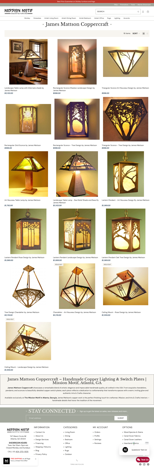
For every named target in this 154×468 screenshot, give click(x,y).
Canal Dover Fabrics (131, 436)
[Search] (138, 11)
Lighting (67, 447)
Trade (133, 5)
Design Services (41, 439)
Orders (96, 432)
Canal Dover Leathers (132, 439)
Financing (39, 443)
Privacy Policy (40, 454)
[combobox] (118, 11)
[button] (136, 33)
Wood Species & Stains (132, 432)
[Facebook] (140, 464)
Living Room (69, 432)
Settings (97, 439)
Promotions (124, 5)
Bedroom (67, 439)
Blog (36, 450)
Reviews (97, 443)
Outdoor (67, 454)
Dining (66, 436)
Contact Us (39, 432)
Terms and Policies (77, 464)
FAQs (116, 5)
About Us (38, 436)
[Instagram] (144, 464)
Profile (96, 436)
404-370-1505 (22, 451)
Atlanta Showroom (144, 5)
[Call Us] (77, 460)
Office (66, 443)
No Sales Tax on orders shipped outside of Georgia (76, 1)
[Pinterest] (148, 464)
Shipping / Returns (42, 447)
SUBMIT (121, 418)
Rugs (66, 450)
